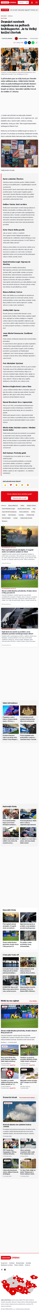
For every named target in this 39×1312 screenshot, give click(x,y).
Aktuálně (5, 9)
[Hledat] (27, 2)
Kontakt (28, 1263)
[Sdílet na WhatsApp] (32, 42)
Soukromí (4, 1263)
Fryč (34, 508)
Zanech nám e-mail (19, 498)
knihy (3, 515)
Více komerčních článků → (27, 1097)
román (15, 518)
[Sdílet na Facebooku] (25, 42)
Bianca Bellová (13, 505)
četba (22, 505)
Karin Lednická (23, 512)
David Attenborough (8, 508)
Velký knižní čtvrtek (26, 518)
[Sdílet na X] (29, 42)
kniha (33, 512)
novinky (21, 515)
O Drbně (11, 1263)
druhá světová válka (24, 508)
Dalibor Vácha (31, 505)
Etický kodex (20, 1263)
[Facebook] (2, 1270)
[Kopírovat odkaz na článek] (36, 42)
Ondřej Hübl (30, 515)
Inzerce (27, 1265)
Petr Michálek (6, 518)
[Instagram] (5, 1270)
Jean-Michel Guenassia (9, 512)
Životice (4, 521)
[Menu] (36, 2)
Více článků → (33, 1001)
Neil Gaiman (12, 515)
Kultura (10, 16)
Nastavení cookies (7, 1265)
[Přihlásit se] (32, 2)
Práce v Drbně (18, 1265)
